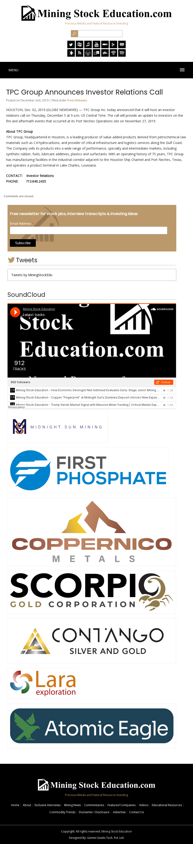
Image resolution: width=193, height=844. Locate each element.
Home (15, 805)
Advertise (119, 812)
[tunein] (96, 55)
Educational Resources (167, 805)
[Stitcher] (105, 47)
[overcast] (88, 55)
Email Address (22, 223)
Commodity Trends (62, 812)
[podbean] (113, 55)
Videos (143, 805)
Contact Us (136, 812)
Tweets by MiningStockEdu (31, 275)
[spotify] (122, 55)
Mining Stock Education (116, 831)
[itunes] (88, 47)
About (27, 805)
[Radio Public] (79, 47)
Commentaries (94, 805)
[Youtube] (96, 47)
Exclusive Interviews (47, 805)
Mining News (72, 805)
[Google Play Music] (113, 47)
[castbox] (105, 55)
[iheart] (122, 47)
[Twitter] (71, 47)
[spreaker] (71, 55)
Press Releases (77, 100)
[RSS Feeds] (79, 55)
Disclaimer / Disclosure (94, 812)
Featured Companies (122, 805)
